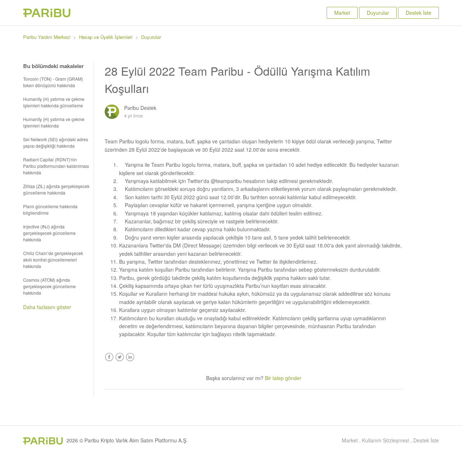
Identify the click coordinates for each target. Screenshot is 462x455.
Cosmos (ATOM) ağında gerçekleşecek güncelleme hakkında (49, 286)
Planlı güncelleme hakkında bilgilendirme (50, 209)
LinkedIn (130, 357)
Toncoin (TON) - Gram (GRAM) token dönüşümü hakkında (53, 82)
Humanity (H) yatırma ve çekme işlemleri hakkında (53, 122)
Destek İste (418, 12)
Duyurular (378, 12)
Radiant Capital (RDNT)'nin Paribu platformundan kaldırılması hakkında (56, 165)
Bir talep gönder (283, 378)
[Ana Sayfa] (46, 15)
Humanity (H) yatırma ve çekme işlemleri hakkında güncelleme (53, 102)
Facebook (109, 357)
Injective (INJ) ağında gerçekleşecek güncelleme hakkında (49, 232)
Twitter (119, 357)
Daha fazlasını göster (47, 307)
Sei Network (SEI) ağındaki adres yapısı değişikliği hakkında (55, 142)
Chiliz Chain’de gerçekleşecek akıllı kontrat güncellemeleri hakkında (53, 259)
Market (342, 12)
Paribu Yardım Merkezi (46, 37)
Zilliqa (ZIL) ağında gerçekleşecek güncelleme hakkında (56, 189)
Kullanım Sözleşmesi (385, 440)
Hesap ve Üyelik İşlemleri (105, 37)
